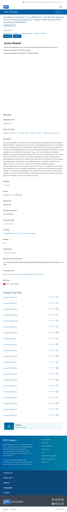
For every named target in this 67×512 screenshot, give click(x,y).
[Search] (61, 6)
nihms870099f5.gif (10, 362)
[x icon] (56, 499)
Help (43, 452)
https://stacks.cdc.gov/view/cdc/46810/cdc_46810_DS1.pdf (23, 274)
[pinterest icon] (56, 503)
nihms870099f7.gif (10, 386)
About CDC (7, 478)
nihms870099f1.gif (10, 303)
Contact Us (45, 462)
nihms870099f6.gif (10, 374)
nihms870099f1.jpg (10, 309)
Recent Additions (47, 446)
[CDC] (6, 7)
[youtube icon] (53, 503)
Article (7, 185)
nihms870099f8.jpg (10, 404)
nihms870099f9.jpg (10, 415)
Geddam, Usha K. (40, 33)
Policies (6, 483)
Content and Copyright (48, 456)
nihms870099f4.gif (10, 350)
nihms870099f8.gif (10, 398)
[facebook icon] (53, 499)
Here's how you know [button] (57, 2)
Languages (7, 488)
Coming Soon (45, 449)
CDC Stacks (9, 440)
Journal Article (8, 224)
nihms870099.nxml (10, 297)
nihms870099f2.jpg (10, 333)
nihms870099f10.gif (10, 315)
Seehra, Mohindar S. (12, 33)
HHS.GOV (6, 509)
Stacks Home (45, 440)
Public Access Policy (48, 459)
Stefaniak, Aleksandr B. (52, 133)
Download (7, 36)
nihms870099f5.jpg (10, 368)
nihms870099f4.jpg (10, 356)
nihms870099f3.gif (10, 339)
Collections (45, 443)
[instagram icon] (59, 499)
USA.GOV (13, 509)
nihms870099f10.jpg (10, 321)
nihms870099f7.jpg (10, 392)
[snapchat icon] (59, 503)
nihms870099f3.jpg (10, 345)
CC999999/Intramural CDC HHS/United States (19, 233)
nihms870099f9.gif (10, 409)
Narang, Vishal (27, 33)
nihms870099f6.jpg (10, 380)
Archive (6, 493)
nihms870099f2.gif (10, 327)
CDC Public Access (9, 253)
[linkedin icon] (62, 499)
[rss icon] (62, 503)
